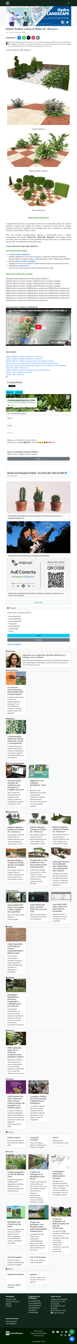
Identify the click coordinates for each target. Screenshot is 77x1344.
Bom (16, 454)
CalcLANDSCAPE (14, 626)
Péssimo (34, 454)
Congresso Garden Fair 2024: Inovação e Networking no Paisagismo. (38, 1099)
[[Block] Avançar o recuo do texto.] (32, 442)
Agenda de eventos (15, 1274)
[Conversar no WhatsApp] (72, 1332)
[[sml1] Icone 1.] (38, 442)
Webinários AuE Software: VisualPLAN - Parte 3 (38, 784)
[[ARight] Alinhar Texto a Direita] (12, 442)
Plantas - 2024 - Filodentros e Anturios (19, 372)
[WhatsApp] (65, 1334)
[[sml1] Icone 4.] (44, 442)
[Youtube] (57, 1331)
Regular (22, 454)
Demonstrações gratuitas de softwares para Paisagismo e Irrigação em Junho (15, 785)
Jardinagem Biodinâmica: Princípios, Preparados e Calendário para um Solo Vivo (14, 1000)
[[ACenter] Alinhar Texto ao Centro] (10, 442)
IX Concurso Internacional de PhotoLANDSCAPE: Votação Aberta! (15, 690)
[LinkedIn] (66, 1331)
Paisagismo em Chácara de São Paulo (14, 1224)
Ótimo (11, 454)
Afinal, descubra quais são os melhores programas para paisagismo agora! (15, 1052)
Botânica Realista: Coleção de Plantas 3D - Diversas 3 (38, 829)
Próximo (19, 392)
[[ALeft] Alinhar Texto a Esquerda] (8, 442)
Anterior (10, 392)
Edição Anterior (14, 1137)
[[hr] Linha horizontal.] (36, 442)
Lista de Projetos (14, 1257)
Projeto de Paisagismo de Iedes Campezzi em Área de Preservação (60, 1223)
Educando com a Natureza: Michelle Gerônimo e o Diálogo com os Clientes (44, 656)
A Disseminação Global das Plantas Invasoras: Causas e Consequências (15, 740)
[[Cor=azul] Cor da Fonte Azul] (21, 442)
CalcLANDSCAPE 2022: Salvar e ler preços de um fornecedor (59, 907)
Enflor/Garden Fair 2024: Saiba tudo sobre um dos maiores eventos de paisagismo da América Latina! (16, 1102)
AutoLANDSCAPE (14, 616)
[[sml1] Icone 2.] (40, 442)
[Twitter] (62, 1331)
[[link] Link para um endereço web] (25, 442)
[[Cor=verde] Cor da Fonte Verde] (19, 442)
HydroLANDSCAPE (15, 621)
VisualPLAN (13, 624)
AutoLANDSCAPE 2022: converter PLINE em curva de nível (38, 908)
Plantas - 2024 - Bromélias (15, 374)
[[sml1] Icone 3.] (42, 442)
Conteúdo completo (34, 1138)
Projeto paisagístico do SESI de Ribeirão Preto (16, 1174)
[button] (6, 16)
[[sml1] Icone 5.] (46, 442)
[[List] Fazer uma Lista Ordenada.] (30, 442)
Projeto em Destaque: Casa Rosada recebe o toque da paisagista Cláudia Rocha (38, 1226)
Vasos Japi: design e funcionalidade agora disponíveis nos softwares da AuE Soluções (36, 365)
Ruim (28, 454)
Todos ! (11, 631)
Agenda (33, 1274)
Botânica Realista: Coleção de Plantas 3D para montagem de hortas (15, 863)
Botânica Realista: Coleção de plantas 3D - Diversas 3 (24, 359)
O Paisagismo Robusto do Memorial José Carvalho (58, 1174)
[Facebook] (53, 1331)
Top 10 (55, 1137)
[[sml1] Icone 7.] (50, 442)
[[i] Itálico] (15, 442)
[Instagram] (61, 1334)
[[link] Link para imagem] (27, 442)
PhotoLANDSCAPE (15, 619)
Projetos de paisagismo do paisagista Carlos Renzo (37, 1175)
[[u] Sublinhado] (17, 442)
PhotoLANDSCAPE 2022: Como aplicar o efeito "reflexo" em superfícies (15, 908)
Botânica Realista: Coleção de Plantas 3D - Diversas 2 (24, 356)
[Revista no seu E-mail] (72, 1339)
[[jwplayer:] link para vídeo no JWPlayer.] (54, 442)
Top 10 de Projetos (38, 1257)
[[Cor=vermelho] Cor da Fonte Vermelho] (23, 442)
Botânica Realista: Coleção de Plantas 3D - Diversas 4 (60, 829)
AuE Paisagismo (11, 1321)
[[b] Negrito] (13, 442)
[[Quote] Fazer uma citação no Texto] (28, 442)
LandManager (14, 629)
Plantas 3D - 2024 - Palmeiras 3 (17, 368)
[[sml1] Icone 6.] (48, 442)
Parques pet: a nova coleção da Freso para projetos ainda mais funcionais (32, 363)
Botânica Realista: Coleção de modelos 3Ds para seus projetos (28, 370)
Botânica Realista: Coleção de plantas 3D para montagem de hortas (30, 361)
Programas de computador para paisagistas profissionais (28, 556)
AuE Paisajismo (11, 1324)
